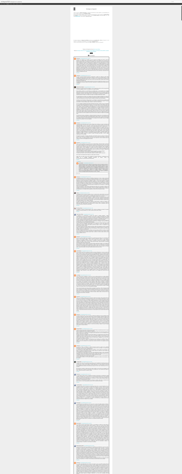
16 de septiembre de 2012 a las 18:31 (85, 295)
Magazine (7, 3)
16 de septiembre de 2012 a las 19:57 (87, 327)
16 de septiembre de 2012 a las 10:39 (85, 176)
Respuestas (79, 161)
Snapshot (17, 3)
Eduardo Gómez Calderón (80, 86)
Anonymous (78, 58)
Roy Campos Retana (97, 49)
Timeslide (20, 3)
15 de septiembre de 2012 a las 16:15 (85, 75)
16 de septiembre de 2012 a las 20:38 (87, 360)
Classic (1, 3)
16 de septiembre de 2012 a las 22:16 (86, 422)
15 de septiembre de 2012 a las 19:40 (85, 122)
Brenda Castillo (78, 422)
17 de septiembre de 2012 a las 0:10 (88, 162)
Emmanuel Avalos (79, 327)
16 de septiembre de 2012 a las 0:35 (85, 142)
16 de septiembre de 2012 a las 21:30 (85, 373)
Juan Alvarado (81, 162)
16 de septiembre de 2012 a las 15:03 (85, 236)
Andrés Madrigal (78, 250)
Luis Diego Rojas (78, 360)
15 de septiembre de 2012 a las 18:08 (89, 86)
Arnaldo (77, 192)
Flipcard (4, 3)
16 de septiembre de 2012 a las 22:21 (89, 444)
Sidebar (14, 3)
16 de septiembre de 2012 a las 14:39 (88, 214)
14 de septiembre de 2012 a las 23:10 (85, 58)
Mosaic (11, 3)
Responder (77, 72)
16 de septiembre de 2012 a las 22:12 (86, 401)
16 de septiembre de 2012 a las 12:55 (84, 192)
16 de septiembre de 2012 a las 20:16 (85, 344)
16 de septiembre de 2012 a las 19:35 (85, 313)
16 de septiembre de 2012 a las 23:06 (85, 461)
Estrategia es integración (91, 9)
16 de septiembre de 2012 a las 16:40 (86, 250)
